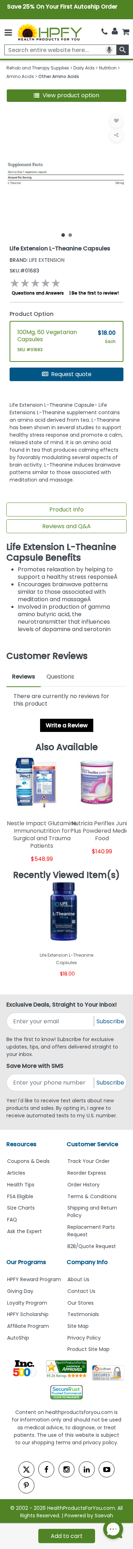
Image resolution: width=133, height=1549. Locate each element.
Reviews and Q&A (66, 526)
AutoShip (18, 1337)
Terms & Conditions (92, 1196)
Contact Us (81, 1291)
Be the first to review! (95, 293)
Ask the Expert (24, 1231)
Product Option (32, 314)
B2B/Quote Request (91, 1246)
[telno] (104, 32)
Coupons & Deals (28, 1161)
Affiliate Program (28, 1326)
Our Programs (26, 1262)
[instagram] (66, 1469)
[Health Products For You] (49, 32)
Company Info (87, 1262)
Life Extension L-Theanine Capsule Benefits (61, 552)
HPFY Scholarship (28, 1314)
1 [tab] (63, 234)
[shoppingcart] (125, 32)
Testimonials (83, 1314)
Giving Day (20, 1291)
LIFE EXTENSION (37, 260)
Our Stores (80, 1302)
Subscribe (110, 1021)
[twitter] (26, 1469)
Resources (21, 1144)
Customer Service (92, 1144)
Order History (83, 1184)
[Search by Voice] (109, 50)
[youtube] (107, 1469)
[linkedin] (87, 1469)
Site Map (78, 1326)
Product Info (66, 509)
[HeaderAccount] (115, 31)
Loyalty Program (27, 1302)
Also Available (66, 747)
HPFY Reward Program (34, 1279)
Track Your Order (88, 1161)
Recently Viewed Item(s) (66, 875)
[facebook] (46, 1469)
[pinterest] (26, 1485)
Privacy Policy (84, 1337)
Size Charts (21, 1207)
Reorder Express (86, 1172)
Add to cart (67, 1536)
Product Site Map (88, 1349)
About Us (78, 1279)
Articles (16, 1172)
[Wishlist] (116, 121)
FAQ (12, 1219)
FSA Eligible (20, 1196)
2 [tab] (70, 234)
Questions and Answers (38, 293)
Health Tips (20, 1184)
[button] (67, 95)
